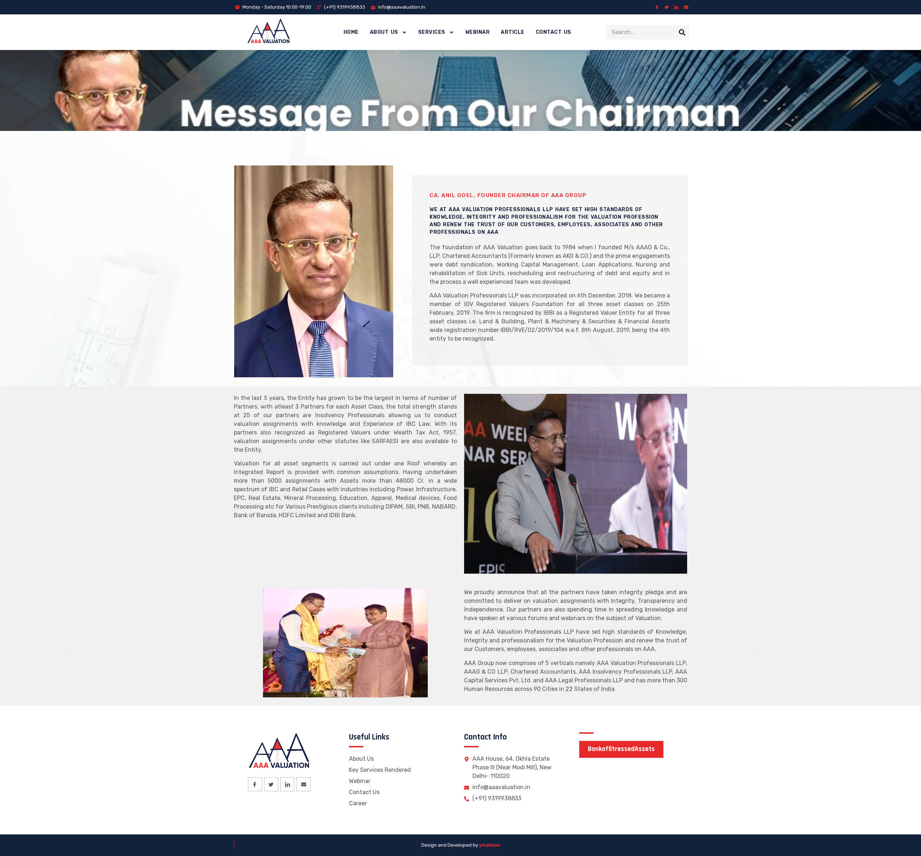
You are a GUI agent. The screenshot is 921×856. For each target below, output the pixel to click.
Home (351, 32)
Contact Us (553, 32)
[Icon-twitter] (666, 7)
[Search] (682, 32)
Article (513, 32)
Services (431, 32)
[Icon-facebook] (657, 7)
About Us (384, 32)
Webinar (477, 32)
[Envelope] (686, 7)
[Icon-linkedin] (676, 7)
